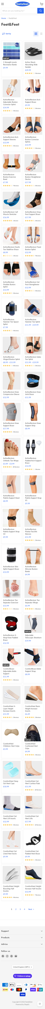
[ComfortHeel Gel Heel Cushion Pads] (33, 770)
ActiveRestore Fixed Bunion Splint (33, 248)
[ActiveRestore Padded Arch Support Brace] (33, 447)
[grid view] (36, 33)
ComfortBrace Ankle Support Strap (33, 670)
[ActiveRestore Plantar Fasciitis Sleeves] (33, 518)
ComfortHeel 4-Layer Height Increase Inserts (9, 708)
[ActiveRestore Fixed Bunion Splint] (33, 236)
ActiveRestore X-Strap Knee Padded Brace (10, 637)
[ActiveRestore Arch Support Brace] (33, 88)
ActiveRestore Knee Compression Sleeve (11, 393)
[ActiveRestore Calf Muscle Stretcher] (12, 201)
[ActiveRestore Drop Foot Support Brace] (33, 201)
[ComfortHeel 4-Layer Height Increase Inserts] (12, 695)
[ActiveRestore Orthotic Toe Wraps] (12, 447)
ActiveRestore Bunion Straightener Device (33, 176)
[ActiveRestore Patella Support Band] (12, 484)
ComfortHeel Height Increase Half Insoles (33, 887)
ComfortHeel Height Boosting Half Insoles (11, 888)
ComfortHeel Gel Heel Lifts (32, 817)
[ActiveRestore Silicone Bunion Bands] (33, 555)
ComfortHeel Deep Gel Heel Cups (10, 782)
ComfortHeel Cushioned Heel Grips (31, 746)
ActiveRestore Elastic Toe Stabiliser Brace (11, 248)
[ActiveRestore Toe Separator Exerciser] (12, 589)
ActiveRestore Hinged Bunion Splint (11, 358)
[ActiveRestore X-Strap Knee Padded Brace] (12, 624)
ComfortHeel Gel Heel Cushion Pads (32, 782)
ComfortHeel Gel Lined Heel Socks (10, 852)
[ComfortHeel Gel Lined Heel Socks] (12, 840)
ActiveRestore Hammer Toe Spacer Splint (11, 321)
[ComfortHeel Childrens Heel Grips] (12, 732)
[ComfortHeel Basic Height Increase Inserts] (33, 695)
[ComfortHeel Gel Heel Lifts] (33, 805)
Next (30, 909)
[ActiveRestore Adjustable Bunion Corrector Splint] (12, 88)
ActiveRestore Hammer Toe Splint (32, 320)
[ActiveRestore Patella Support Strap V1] (33, 484)
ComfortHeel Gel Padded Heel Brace (32, 852)
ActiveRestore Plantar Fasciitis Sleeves (31, 531)
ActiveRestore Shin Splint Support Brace (11, 567)
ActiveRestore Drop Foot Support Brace (33, 213)
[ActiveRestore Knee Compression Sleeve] (12, 381)
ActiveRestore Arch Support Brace (32, 100)
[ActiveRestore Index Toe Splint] (33, 346)
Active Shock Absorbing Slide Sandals (31, 64)
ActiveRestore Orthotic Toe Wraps (11, 459)
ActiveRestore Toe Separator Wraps (32, 601)
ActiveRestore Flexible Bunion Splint (9, 284)
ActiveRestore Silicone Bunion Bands (31, 568)
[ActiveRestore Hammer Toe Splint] (33, 308)
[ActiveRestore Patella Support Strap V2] (12, 518)
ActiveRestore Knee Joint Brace (33, 393)
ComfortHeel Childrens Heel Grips (11, 745)
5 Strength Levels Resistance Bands (10, 63)
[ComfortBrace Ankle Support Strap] (33, 657)
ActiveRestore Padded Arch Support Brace (33, 460)
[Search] (40, 10)
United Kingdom (21, 967)
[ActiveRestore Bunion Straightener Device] (33, 163)
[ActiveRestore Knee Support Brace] (12, 412)
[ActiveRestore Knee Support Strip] (33, 412)
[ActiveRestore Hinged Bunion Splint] (12, 346)
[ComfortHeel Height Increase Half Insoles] (33, 875)
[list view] (41, 33)
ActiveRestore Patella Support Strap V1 (33, 498)
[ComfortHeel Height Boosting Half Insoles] (12, 875)
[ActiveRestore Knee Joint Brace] (33, 381)
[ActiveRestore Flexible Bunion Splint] (12, 271)
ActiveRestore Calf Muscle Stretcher (10, 213)
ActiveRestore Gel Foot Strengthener (32, 283)
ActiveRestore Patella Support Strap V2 (11, 531)
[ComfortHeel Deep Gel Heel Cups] (12, 770)
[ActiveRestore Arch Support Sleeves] (12, 126)
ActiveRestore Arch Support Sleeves (10, 138)
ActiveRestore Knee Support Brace (11, 424)
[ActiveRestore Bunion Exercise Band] (12, 163)
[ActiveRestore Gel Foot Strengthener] (33, 271)
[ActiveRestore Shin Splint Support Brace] (12, 555)
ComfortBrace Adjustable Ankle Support (9, 671)
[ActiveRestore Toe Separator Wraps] (33, 589)
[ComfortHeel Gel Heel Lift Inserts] (12, 805)
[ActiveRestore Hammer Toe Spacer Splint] (12, 308)
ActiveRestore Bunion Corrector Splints (32, 139)
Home (3, 18)
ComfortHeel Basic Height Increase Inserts (32, 708)
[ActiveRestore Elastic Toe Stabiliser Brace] (12, 236)
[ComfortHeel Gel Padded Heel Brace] (33, 840)
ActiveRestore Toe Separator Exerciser (10, 601)
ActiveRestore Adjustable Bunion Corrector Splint (10, 101)
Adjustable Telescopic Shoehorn (33, 636)
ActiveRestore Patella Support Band (11, 497)
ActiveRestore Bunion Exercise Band (9, 176)
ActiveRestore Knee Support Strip (33, 424)
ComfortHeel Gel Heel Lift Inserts (10, 817)
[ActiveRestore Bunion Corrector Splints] (33, 126)
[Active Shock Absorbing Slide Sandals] (33, 51)
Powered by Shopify (22, 1004)
